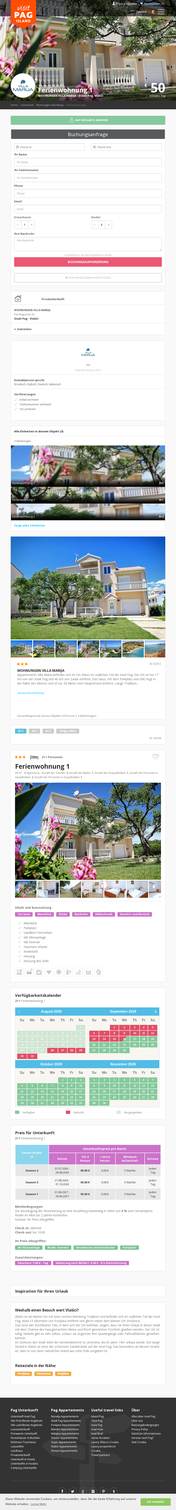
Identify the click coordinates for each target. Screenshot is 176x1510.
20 (94, 1044)
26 (52, 1050)
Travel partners (100, 1455)
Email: (18, 201)
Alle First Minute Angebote (26, 1421)
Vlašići (98, 96)
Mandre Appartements (65, 1429)
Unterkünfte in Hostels (24, 1463)
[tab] (88, 478)
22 (114, 1044)
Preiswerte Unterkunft (24, 1433)
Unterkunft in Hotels (23, 1459)
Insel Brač (97, 1433)
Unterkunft (27, 105)
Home (14, 105)
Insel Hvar (97, 1429)
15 (114, 1039)
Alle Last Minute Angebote (26, 1425)
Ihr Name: (21, 154)
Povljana (23, 1373)
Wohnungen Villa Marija (50, 105)
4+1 (34, 731)
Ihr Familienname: (26, 170)
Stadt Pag (86, 96)
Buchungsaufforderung (88, 262)
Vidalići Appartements (64, 1438)
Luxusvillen (17, 1446)
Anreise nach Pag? (142, 1438)
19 (152, 1039)
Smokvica (43, 1373)
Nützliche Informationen (146, 1433)
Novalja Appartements (65, 1416)
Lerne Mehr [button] (39, 1504)
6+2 (48, 731)
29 (80, 1050)
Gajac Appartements (63, 1442)
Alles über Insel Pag (143, 1416)
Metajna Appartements (65, 1433)
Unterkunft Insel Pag (23, 1416)
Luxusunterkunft (20, 1429)
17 (134, 1039)
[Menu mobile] (161, 12)
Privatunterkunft (20, 1455)
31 (32, 1056)
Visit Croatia (139, 1442)
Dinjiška (63, 1373)
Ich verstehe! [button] (155, 1501)
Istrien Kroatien (100, 1438)
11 (143, 1033)
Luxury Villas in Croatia (104, 1442)
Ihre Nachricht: (24, 234)
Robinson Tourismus (23, 1442)
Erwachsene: (22, 217)
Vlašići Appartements (64, 1446)
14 (104, 1039)
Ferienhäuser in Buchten (25, 1438)
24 (134, 1044)
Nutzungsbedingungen (145, 1425)
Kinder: (96, 217)
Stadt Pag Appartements (66, 1421)
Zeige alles (67, 731)
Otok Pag (96, 1421)
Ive (88, 365)
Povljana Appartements (65, 1425)
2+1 (20, 731)
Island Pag (97, 1416)
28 (71, 1050)
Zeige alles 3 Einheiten (29, 525)
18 (143, 1039)
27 (62, 1050)
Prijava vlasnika (126, 4)
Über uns (137, 1421)
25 (143, 1044)
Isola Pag (96, 1425)
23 (124, 1044)
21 (104, 1044)
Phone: (19, 186)
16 (124, 1039)
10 (134, 1033)
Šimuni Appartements (64, 1451)
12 (152, 1033)
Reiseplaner (154, 4)
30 (22, 1056)
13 (94, 1039)
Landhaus (17, 1451)
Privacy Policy (140, 1429)
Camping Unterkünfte (24, 1468)
